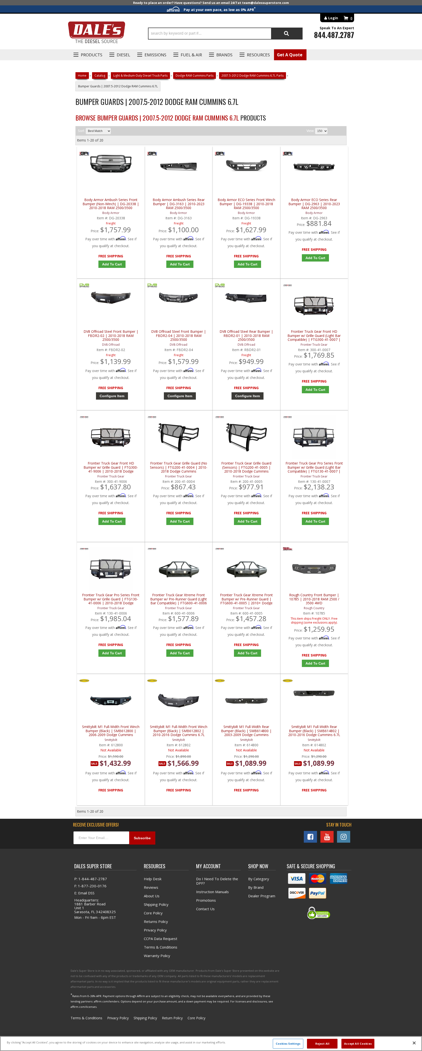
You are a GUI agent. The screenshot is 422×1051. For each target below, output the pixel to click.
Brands (224, 55)
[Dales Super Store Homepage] (96, 33)
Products (91, 55)
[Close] (414, 1043)
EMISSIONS (155, 55)
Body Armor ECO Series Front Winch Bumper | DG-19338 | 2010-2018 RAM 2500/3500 (246, 204)
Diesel (123, 55)
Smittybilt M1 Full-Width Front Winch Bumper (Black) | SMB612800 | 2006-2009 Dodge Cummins (110, 731)
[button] (225, 34)
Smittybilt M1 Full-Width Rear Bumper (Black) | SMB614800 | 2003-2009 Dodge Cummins (246, 731)
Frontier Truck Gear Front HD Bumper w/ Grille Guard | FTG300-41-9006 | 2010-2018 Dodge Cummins (111, 467)
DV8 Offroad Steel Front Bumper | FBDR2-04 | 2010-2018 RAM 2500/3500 (178, 336)
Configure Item (112, 396)
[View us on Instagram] (343, 837)
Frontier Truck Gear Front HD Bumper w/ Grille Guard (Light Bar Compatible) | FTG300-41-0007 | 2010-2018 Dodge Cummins (314, 336)
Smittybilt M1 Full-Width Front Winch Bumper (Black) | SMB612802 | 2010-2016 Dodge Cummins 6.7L (178, 731)
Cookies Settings (288, 1043)
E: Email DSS (84, 892)
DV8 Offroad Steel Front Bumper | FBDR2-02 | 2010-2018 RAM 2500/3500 (111, 336)
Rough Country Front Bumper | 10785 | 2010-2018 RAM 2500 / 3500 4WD (314, 599)
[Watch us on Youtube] (327, 837)
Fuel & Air (191, 55)
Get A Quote (289, 55)
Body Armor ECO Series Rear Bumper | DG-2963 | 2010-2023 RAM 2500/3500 (314, 204)
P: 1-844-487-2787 (90, 878)
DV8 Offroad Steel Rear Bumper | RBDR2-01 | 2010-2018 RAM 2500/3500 (246, 336)
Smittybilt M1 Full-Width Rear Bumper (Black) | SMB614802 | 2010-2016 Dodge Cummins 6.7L (314, 731)
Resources (258, 55)
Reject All (322, 1043)
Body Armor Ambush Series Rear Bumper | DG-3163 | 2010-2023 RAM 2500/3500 (179, 204)
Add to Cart (112, 264)
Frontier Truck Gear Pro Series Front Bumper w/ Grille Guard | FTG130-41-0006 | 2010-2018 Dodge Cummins (110, 599)
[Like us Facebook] (310, 837)
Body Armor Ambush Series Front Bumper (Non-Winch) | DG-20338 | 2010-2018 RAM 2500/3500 (111, 204)
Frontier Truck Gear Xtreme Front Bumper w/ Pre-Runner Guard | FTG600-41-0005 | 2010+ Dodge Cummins (246, 599)
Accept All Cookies (358, 1043)
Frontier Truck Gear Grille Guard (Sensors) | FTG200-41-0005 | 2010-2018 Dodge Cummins (246, 467)
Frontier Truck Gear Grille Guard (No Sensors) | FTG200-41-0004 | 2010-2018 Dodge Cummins (178, 467)
